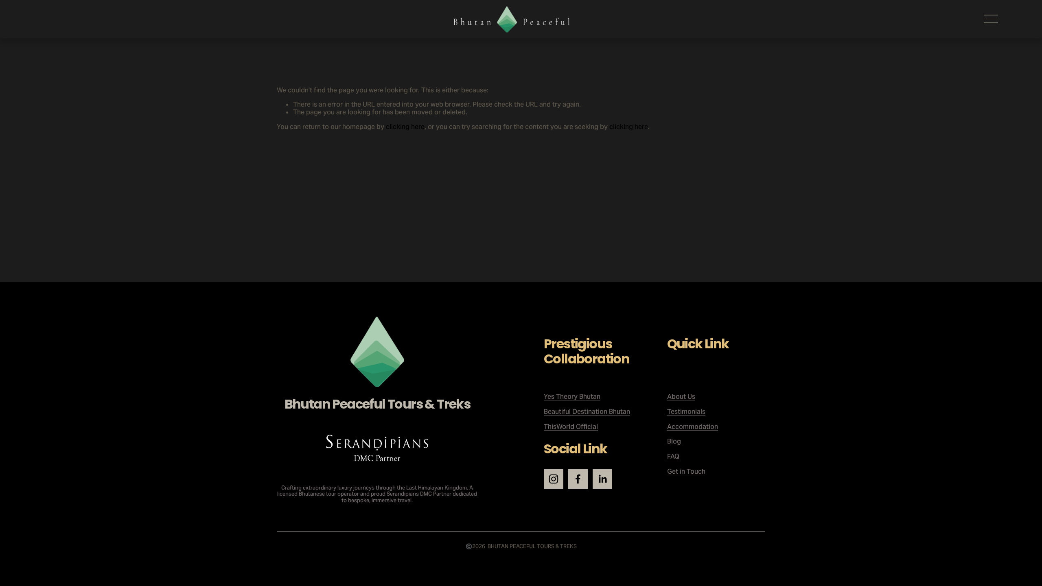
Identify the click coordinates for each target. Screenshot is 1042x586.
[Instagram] (553, 479)
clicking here (405, 126)
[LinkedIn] (602, 479)
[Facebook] (578, 479)
